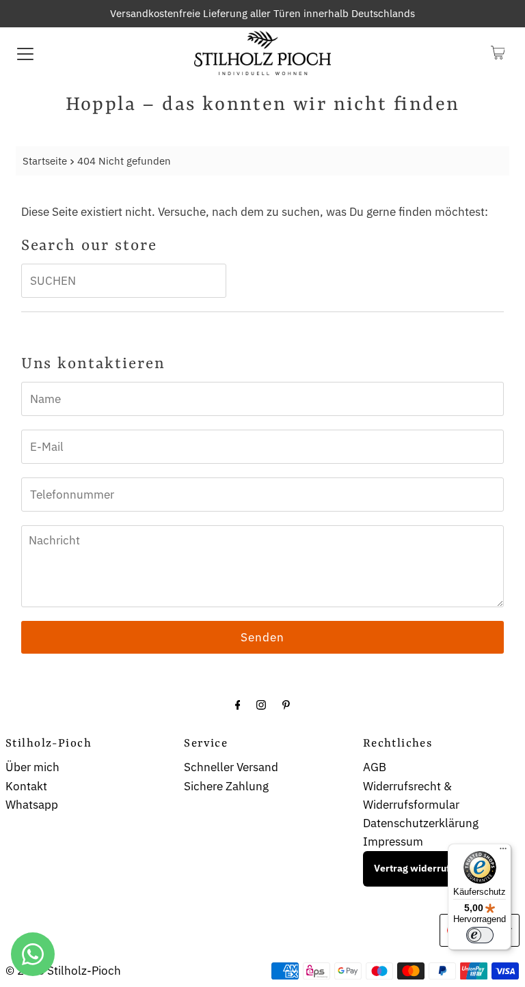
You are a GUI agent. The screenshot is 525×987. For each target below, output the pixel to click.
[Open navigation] (25, 52)
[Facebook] (238, 704)
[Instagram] (261, 704)
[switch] (480, 935)
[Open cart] (498, 52)
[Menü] (503, 852)
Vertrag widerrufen (417, 868)
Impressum (393, 841)
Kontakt (26, 786)
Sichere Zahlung (226, 786)
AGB (374, 767)
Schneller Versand (231, 767)
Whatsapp (31, 804)
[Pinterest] (286, 704)
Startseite (45, 160)
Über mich (32, 767)
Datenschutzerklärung (421, 823)
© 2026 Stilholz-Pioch (63, 970)
